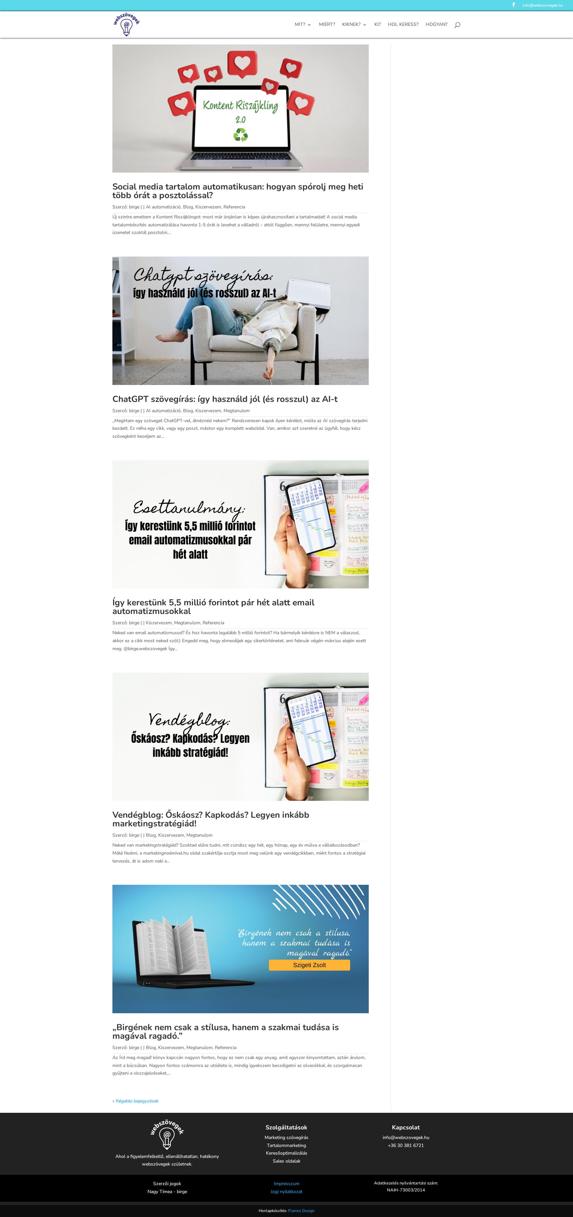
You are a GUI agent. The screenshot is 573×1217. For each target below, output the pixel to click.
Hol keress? (403, 25)
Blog (188, 207)
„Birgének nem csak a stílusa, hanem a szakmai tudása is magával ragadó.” (225, 1032)
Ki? (377, 25)
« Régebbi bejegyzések (135, 1101)
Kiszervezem (208, 207)
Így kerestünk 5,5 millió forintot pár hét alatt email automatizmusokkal (213, 607)
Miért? (327, 25)
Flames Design (301, 1210)
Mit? (300, 25)
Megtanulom (236, 411)
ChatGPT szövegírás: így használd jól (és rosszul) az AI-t (225, 399)
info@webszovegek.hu (543, 5)
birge (134, 207)
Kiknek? (351, 25)
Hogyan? (436, 25)
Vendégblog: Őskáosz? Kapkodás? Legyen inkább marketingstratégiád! (210, 819)
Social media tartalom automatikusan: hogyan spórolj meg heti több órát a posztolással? (237, 191)
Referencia (234, 207)
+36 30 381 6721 (406, 1145)
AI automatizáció (163, 207)
